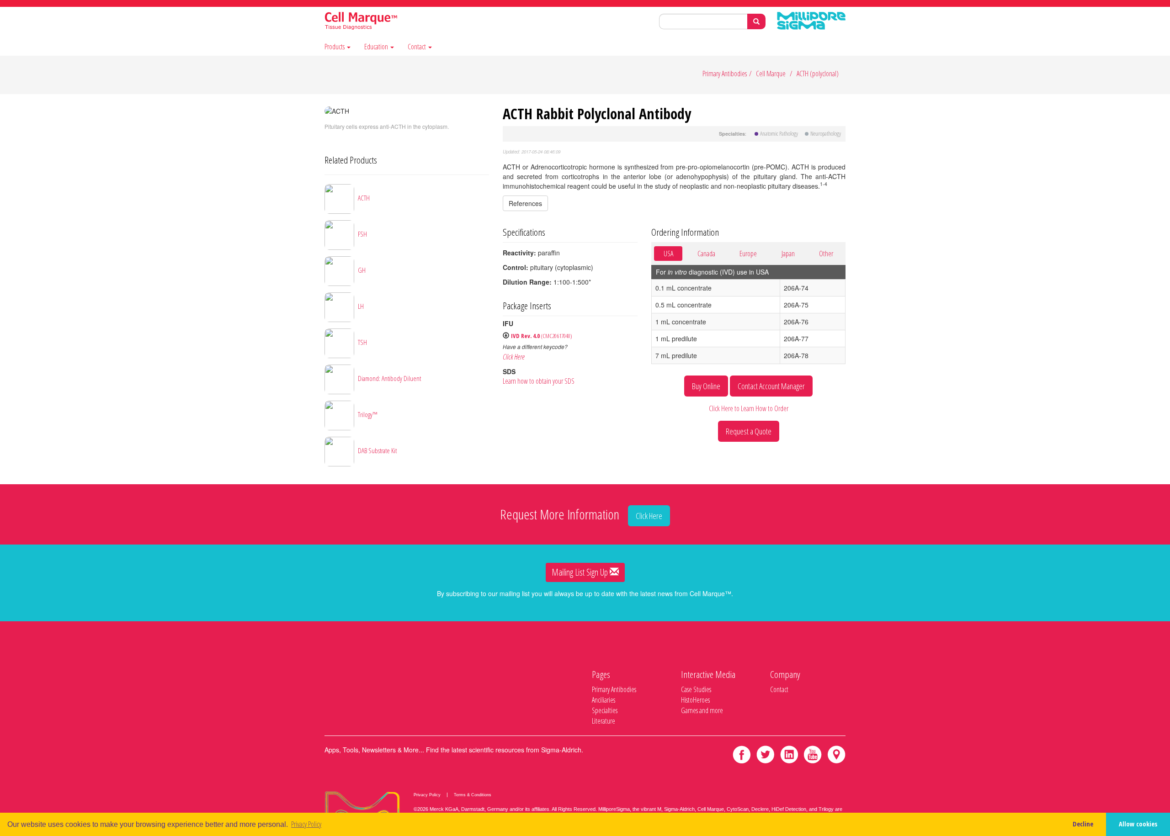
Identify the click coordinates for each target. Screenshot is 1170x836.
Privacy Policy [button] (306, 824)
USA (668, 254)
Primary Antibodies (724, 74)
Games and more (702, 710)
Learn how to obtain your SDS (538, 381)
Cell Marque (771, 74)
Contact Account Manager (771, 386)
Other (826, 254)
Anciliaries (603, 700)
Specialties (604, 710)
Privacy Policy (427, 795)
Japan (788, 254)
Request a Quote (748, 431)
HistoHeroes (695, 700)
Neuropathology (825, 133)
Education (376, 47)
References (525, 203)
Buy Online (706, 386)
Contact (417, 47)
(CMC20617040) (541, 336)
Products (335, 47)
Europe (748, 254)
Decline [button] (1083, 824)
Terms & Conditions (472, 795)
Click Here (514, 357)
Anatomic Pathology (779, 133)
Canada (706, 254)
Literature (603, 721)
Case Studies (696, 689)
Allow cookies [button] (1138, 824)
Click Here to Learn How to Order (748, 408)
